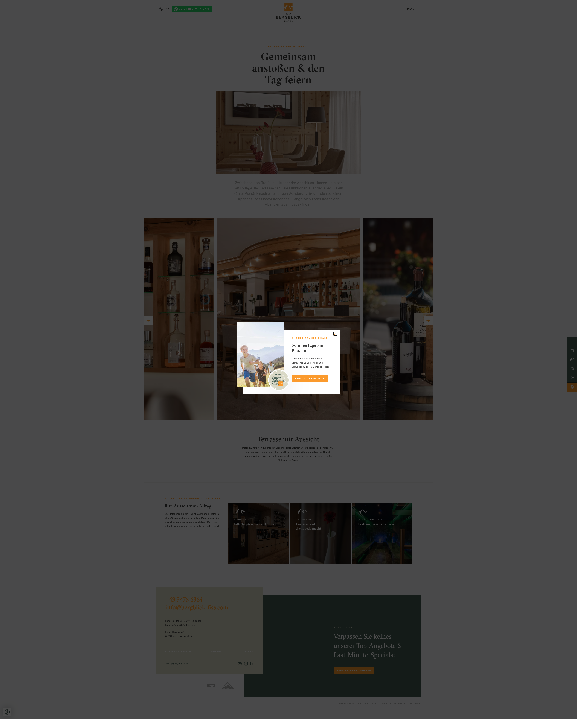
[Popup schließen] (335, 334)
